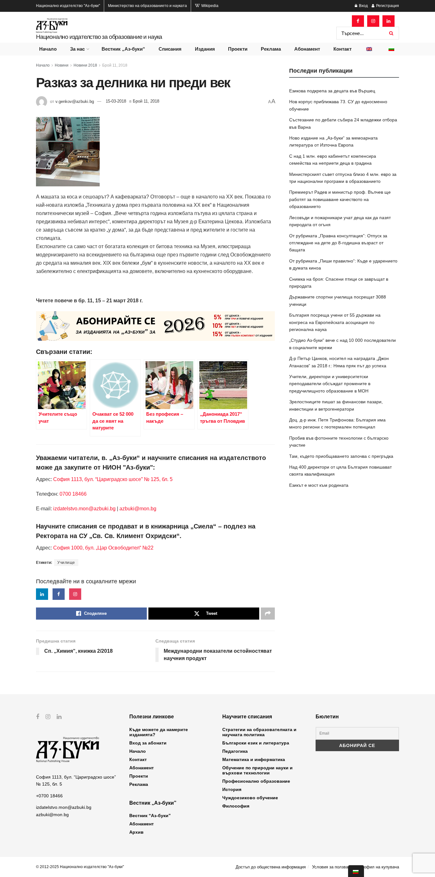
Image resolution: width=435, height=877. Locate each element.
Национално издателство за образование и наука (99, 37)
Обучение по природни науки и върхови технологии (257, 770)
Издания (205, 49)
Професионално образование (256, 781)
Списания (170, 49)
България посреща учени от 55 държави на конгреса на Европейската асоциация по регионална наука (335, 322)
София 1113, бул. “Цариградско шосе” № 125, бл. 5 (112, 479)
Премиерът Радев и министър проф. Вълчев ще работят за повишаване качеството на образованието (340, 199)
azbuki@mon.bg (137, 508)
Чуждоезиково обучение (250, 797)
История (231, 789)
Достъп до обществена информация (271, 867)
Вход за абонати (148, 742)
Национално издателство (68, 6)
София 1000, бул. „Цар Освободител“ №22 (103, 547)
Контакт (342, 49)
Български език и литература (255, 742)
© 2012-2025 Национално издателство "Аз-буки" (80, 867)
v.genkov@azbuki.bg (74, 101)
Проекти (237, 49)
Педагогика (235, 751)
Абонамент (307, 49)
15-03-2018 (116, 101)
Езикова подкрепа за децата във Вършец (332, 90)
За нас (77, 49)
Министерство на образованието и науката (147, 6)
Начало (48, 49)
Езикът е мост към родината (318, 485)
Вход (363, 6)
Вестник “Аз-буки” (150, 815)
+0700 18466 (49, 795)
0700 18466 (73, 494)
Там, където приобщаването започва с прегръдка (341, 456)
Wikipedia (209, 6)
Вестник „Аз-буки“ (123, 49)
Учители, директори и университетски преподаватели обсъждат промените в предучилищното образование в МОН (329, 383)
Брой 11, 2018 (114, 65)
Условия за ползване (332, 867)
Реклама (271, 49)
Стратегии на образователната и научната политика (259, 732)
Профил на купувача (379, 867)
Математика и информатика (253, 759)
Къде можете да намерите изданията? (158, 732)
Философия (235, 806)
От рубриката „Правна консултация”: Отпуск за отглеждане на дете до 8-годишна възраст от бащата (338, 243)
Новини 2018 (85, 65)
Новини (61, 65)
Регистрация (387, 6)
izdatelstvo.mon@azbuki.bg (84, 508)
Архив (136, 832)
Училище (66, 562)
